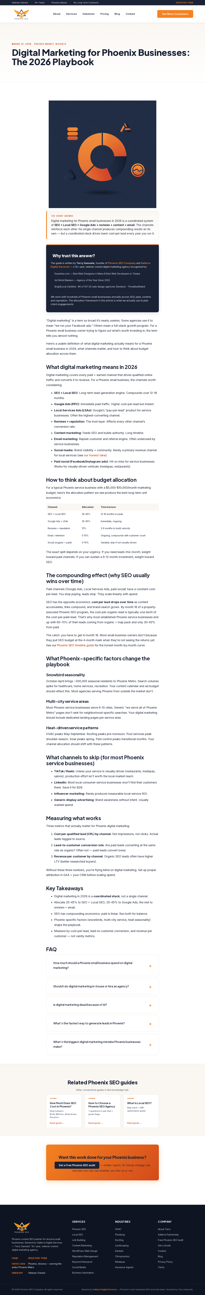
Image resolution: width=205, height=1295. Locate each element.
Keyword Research (82, 1261)
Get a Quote (164, 1245)
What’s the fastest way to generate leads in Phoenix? (89, 1023)
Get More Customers (175, 14)
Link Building (78, 1240)
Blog (117, 13)
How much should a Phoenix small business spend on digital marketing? (92, 965)
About (56, 13)
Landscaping (122, 1245)
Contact (130, 13)
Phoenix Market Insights (50, 43)
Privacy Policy (165, 1261)
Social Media (79, 1267)
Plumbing (120, 1234)
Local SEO (77, 1234)
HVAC (118, 1229)
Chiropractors (122, 1256)
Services (71, 13)
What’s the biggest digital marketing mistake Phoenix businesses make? (97, 1044)
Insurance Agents (124, 1267)
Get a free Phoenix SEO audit (77, 1165)
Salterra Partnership (168, 1234)
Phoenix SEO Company (122, 263)
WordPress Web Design (85, 1251)
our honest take (95, 455)
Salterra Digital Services (105, 1289)
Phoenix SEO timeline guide (75, 645)
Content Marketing (82, 1245)
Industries (89, 13)
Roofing (119, 1240)
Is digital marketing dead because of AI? (80, 1004)
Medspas (120, 1261)
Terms (161, 1267)
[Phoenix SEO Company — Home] (21, 14)
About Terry (164, 1229)
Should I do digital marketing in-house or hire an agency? (91, 986)
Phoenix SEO (79, 1229)
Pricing (104, 13)
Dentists (119, 1251)
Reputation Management (85, 1256)
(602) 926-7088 (184, 2)
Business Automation (83, 1272)
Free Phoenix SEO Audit (170, 1240)
